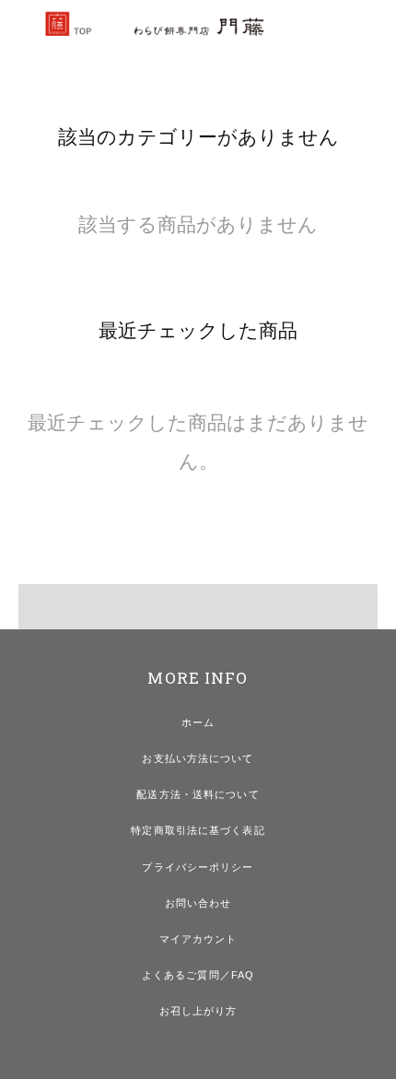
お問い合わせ (198, 903)
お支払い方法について (197, 758)
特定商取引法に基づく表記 (197, 830)
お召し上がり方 (198, 1010)
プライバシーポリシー (197, 867)
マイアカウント (198, 938)
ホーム (198, 722)
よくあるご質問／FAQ (198, 974)
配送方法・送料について (197, 794)
